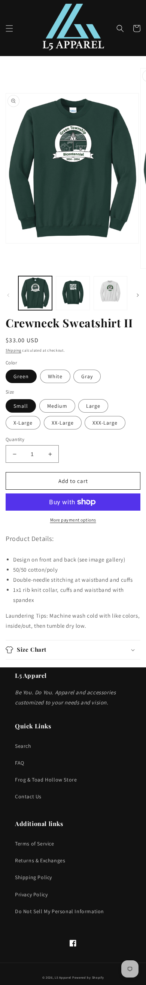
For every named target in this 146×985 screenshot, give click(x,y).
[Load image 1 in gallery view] (35, 293)
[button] (9, 28)
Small (20, 406)
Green (21, 376)
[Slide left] (8, 295)
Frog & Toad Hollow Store (46, 779)
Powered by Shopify (88, 977)
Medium (57, 406)
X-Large (23, 422)
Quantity (15, 439)
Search (23, 746)
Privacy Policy (31, 894)
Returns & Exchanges (40, 860)
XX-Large (63, 422)
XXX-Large (105, 422)
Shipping (13, 350)
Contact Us (28, 796)
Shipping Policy (33, 877)
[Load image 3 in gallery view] (110, 293)
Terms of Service (34, 843)
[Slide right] (138, 295)
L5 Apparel (63, 977)
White (55, 376)
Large (93, 406)
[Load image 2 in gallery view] (72, 293)
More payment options (73, 520)
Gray (87, 376)
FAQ (19, 762)
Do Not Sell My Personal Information (59, 911)
